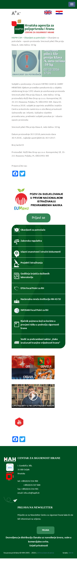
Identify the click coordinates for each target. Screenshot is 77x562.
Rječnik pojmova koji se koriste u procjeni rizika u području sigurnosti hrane (40, 325)
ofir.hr (70, 553)
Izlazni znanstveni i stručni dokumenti (41, 252)
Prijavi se (38, 218)
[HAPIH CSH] (33, 32)
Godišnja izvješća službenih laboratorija (35, 275)
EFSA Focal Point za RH (32, 288)
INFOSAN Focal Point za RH (34, 310)
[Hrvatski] (57, 14)
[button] (71, 4)
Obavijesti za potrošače (33, 230)
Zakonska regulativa (31, 241)
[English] (46, 14)
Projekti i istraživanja (32, 263)
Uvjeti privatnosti (38, 545)
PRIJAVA (45, 530)
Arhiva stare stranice (46, 553)
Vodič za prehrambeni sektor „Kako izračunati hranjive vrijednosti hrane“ (40, 341)
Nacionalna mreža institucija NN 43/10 (41, 299)
